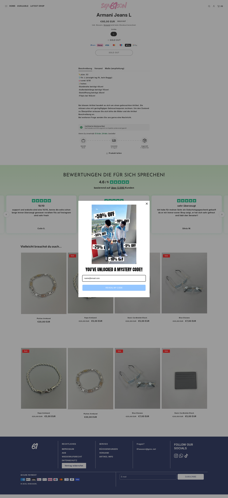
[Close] (147, 204)
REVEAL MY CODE (114, 288)
